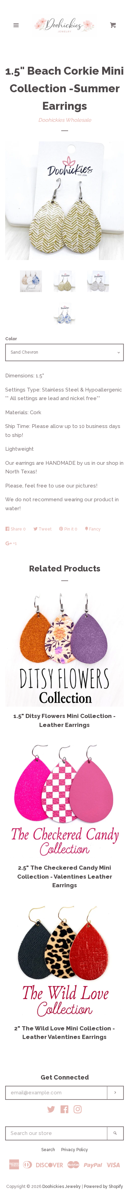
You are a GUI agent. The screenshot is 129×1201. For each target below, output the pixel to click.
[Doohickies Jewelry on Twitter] (51, 1111)
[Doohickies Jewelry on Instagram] (78, 1111)
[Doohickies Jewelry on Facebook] (64, 1111)
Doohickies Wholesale (64, 120)
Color (11, 338)
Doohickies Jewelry (61, 1186)
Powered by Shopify (103, 1186)
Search (48, 1149)
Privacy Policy (74, 1149)
